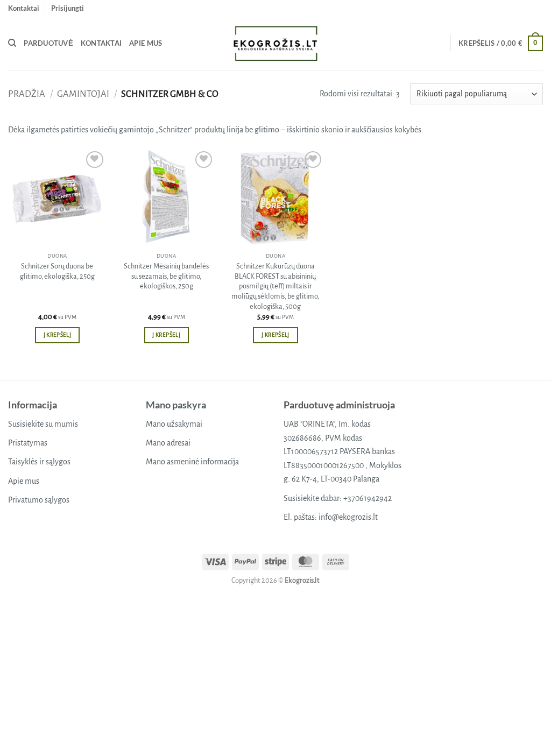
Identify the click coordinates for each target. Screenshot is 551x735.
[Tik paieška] (12, 43)
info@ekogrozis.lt (348, 517)
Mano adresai (168, 443)
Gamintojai (83, 94)
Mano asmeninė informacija (192, 461)
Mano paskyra (176, 405)
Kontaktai (23, 8)
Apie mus (145, 43)
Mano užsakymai (174, 424)
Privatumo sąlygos (38, 500)
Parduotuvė (48, 43)
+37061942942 (367, 498)
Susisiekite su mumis (43, 424)
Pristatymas (27, 443)
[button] (67, 8)
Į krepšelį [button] (57, 335)
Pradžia (26, 94)
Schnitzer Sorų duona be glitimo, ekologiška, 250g (57, 271)
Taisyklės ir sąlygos (39, 461)
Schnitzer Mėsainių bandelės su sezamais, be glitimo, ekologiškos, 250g (166, 276)
